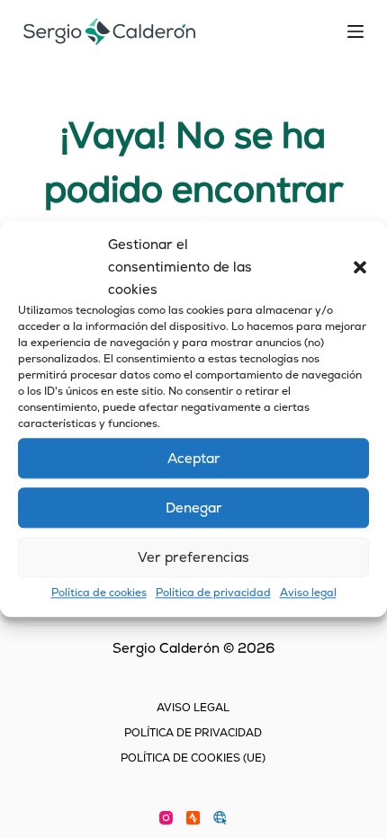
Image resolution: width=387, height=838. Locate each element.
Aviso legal (308, 593)
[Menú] (355, 31)
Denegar (194, 507)
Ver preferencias (193, 557)
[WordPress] (220, 818)
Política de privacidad (213, 593)
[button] (360, 267)
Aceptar (193, 458)
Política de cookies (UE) (193, 758)
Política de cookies (99, 593)
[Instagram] (166, 818)
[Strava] (193, 818)
